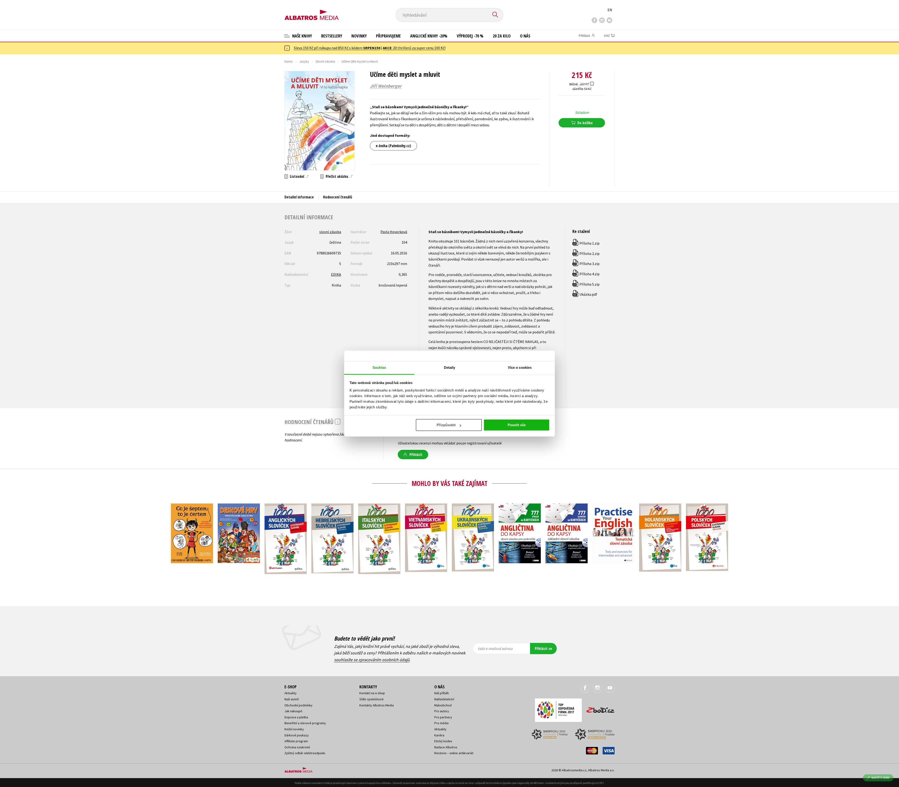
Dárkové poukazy (296, 735)
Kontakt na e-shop (372, 693)
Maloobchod (443, 705)
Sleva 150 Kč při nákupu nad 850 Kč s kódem (337, 47)
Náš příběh (441, 693)
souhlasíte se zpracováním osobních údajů (371, 659)
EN (610, 9)
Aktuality (290, 693)
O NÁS (525, 36)
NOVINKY (359, 36)
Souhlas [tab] (379, 367)
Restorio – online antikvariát (453, 753)
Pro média (441, 723)
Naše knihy (301, 36)
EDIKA (336, 274)
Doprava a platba (296, 717)
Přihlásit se (543, 648)
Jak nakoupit (293, 711)
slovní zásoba (330, 231)
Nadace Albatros (445, 747)
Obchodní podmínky (298, 705)
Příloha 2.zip (586, 253)
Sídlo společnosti (371, 699)
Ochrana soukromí (297, 747)
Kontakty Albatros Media (376, 705)
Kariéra (439, 735)
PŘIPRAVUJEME (388, 36)
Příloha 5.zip (586, 284)
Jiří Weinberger (386, 86)
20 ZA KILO (502, 36)
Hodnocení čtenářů (337, 197)
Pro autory (441, 711)
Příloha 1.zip (586, 243)
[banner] (311, 11)
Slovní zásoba (325, 61)
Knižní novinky (294, 729)
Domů (288, 61)
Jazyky (304, 61)
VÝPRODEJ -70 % (470, 36)
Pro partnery (443, 717)
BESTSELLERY (331, 36)
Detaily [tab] (449, 367)
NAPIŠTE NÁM (880, 778)
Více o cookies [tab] (520, 367)
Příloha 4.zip (586, 274)
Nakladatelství (444, 699)
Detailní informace (299, 197)
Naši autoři (291, 699)
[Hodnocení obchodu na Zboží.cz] (598, 709)
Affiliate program (296, 741)
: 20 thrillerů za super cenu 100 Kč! (414, 47)
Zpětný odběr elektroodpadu (304, 753)
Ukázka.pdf (585, 294)
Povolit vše (517, 425)
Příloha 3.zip (586, 263)
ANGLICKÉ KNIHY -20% (428, 36)
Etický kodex (443, 741)
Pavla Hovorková (393, 231)
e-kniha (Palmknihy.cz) (393, 145)
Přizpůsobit (446, 425)
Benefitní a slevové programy (305, 723)
